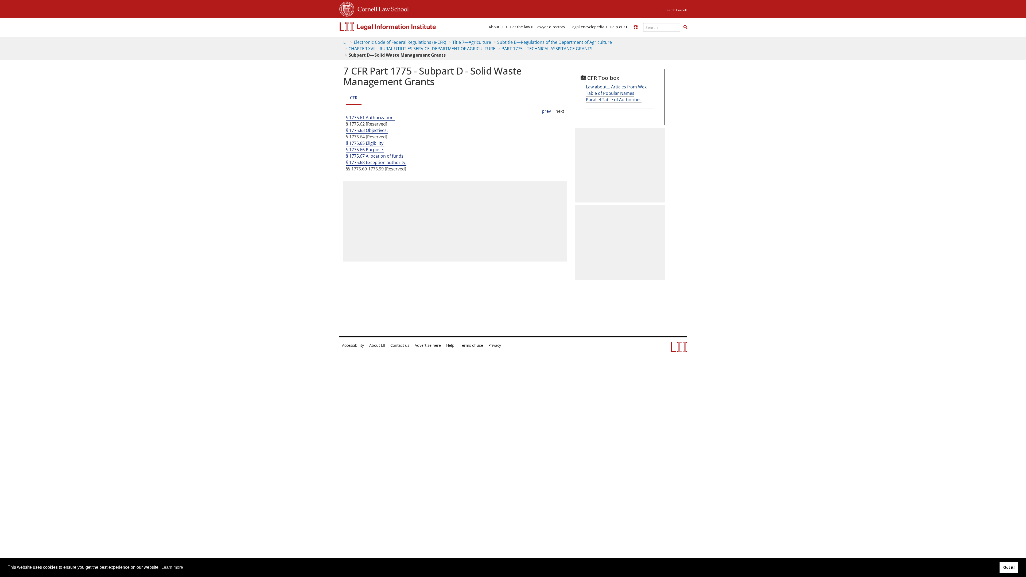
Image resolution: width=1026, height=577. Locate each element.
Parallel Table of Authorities (614, 100)
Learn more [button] (172, 567)
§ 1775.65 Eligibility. (365, 143)
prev (546, 111)
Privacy (494, 345)
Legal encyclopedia (587, 27)
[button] (685, 27)
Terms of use (471, 345)
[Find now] (685, 27)
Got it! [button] (1009, 567)
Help (450, 345)
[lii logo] (399, 27)
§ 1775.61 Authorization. (370, 117)
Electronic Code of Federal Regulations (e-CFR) (400, 42)
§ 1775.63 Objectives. (367, 130)
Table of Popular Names (610, 93)
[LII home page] (679, 349)
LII (345, 42)
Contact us (399, 345)
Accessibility (353, 345)
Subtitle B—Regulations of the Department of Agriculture (554, 42)
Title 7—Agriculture (471, 42)
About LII (496, 27)
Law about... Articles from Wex (616, 87)
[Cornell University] (346, 8)
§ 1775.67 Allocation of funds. (375, 156)
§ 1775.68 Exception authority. (376, 162)
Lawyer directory (550, 27)
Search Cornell (676, 10)
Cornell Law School (381, 8)
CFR (353, 98)
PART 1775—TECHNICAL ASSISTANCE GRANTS (547, 49)
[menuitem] (496, 27)
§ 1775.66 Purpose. (365, 150)
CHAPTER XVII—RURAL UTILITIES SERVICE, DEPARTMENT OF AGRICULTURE (421, 49)
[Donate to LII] (635, 27)
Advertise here (428, 345)
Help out (617, 27)
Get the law (520, 27)
